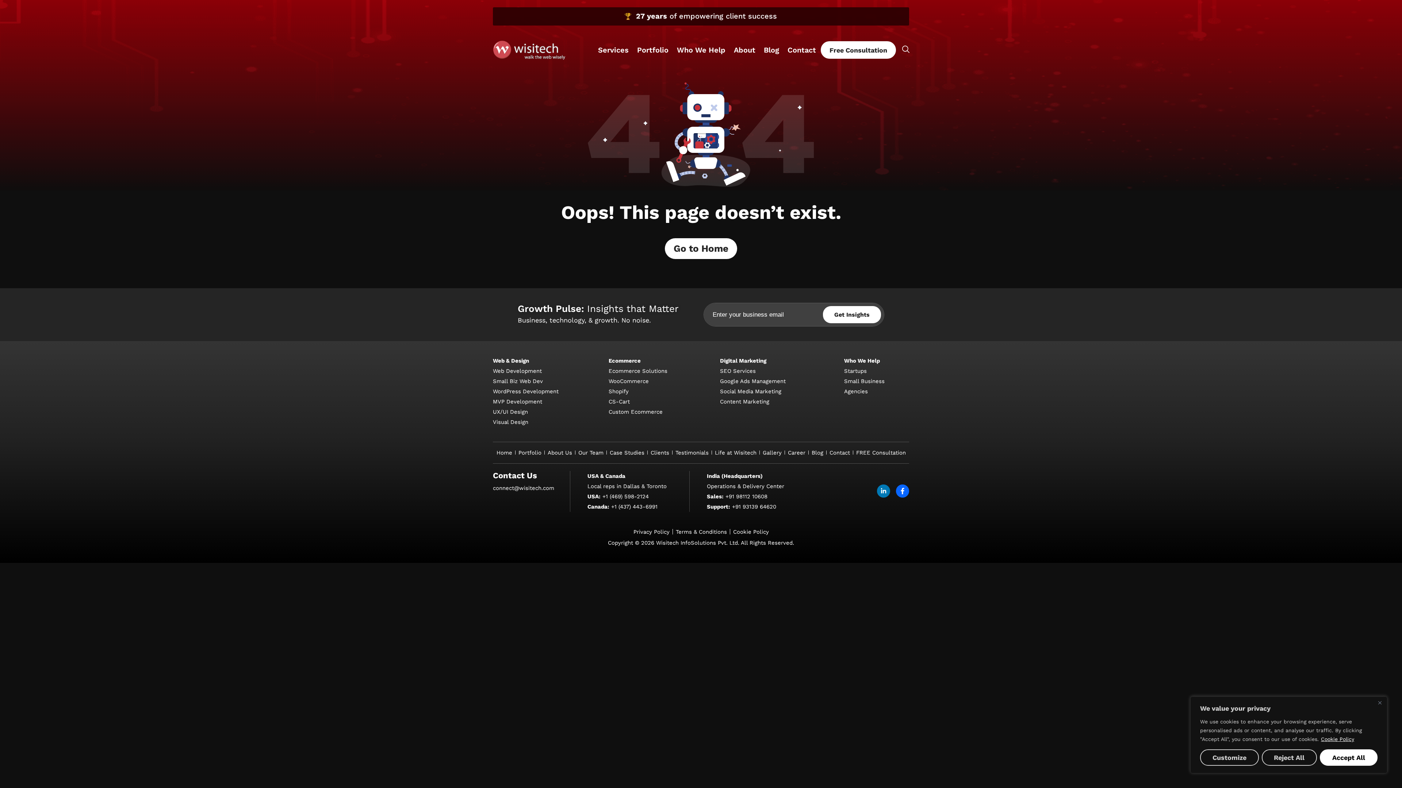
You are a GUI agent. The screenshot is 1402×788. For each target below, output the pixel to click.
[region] (1288, 734)
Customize (1229, 757)
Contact (802, 50)
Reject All (1289, 757)
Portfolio (653, 50)
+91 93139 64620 (754, 506)
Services (613, 50)
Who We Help (701, 50)
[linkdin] (883, 491)
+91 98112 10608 (746, 496)
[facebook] (902, 491)
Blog (771, 50)
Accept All (1348, 757)
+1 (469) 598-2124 (625, 496)
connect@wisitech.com (523, 488)
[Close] (1379, 702)
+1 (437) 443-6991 (634, 506)
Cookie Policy (1337, 739)
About (744, 50)
